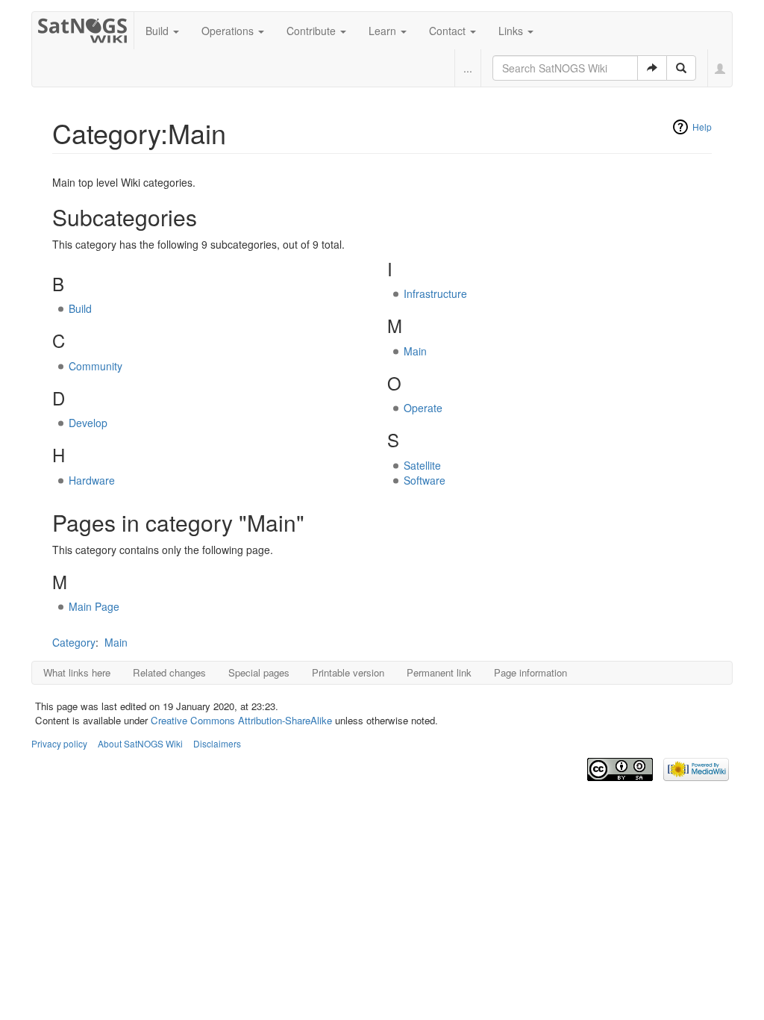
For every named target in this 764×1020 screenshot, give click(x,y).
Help (702, 126)
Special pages (258, 672)
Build (158, 30)
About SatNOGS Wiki (140, 743)
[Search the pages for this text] (681, 68)
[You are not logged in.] (720, 68)
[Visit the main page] (83, 27)
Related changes (169, 672)
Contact (449, 30)
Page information (530, 672)
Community (95, 365)
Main (415, 350)
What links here (76, 672)
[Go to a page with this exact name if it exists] (652, 68)
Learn (384, 30)
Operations (229, 30)
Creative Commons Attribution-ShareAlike (241, 720)
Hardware (92, 480)
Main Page (94, 606)
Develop (88, 422)
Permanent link (439, 672)
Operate (423, 407)
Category (74, 642)
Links (512, 30)
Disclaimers (217, 743)
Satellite (422, 465)
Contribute (312, 30)
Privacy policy (59, 743)
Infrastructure (435, 293)
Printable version (348, 672)
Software (424, 480)
